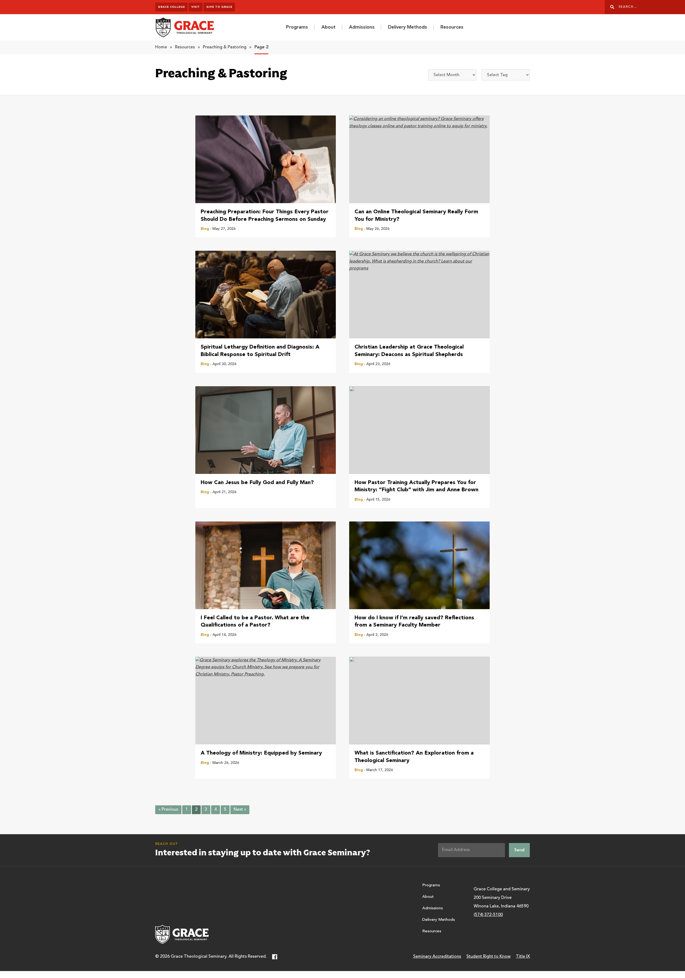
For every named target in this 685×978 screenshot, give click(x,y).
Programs (297, 27)
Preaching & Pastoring (224, 47)
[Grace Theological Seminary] (184, 27)
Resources (451, 27)
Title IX (523, 956)
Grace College (171, 7)
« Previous (168, 809)
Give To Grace (219, 7)
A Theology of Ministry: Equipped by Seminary (261, 753)
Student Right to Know (488, 956)
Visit (195, 7)
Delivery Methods (407, 27)
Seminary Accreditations (437, 956)
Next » (240, 809)
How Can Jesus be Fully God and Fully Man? (257, 482)
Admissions (362, 27)
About (328, 27)
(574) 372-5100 (488, 915)
